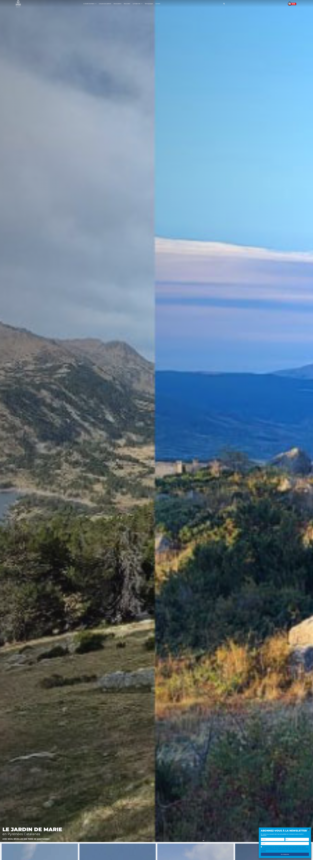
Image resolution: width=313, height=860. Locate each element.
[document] (156, 430)
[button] (308, 829)
